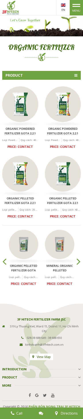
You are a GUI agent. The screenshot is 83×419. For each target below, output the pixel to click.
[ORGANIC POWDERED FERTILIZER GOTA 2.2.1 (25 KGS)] (63, 104)
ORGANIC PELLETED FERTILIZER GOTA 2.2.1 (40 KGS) (62, 200)
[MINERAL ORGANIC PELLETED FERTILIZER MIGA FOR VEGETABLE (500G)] (59, 244)
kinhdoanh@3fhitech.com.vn (44, 345)
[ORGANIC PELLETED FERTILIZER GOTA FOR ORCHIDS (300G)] (23, 244)
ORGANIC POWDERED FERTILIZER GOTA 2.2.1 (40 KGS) (20, 131)
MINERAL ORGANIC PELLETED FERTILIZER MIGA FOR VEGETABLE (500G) (59, 268)
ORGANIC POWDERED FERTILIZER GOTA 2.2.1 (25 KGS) (62, 131)
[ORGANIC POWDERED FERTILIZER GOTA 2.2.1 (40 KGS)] (20, 104)
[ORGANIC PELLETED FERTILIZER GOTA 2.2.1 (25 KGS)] (20, 174)
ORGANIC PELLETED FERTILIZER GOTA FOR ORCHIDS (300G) (24, 268)
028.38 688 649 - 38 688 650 (44, 338)
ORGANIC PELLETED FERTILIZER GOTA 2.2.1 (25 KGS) (20, 200)
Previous (4, 261)
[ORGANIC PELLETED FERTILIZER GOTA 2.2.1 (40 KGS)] (63, 174)
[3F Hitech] (10, 7)
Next (78, 261)
